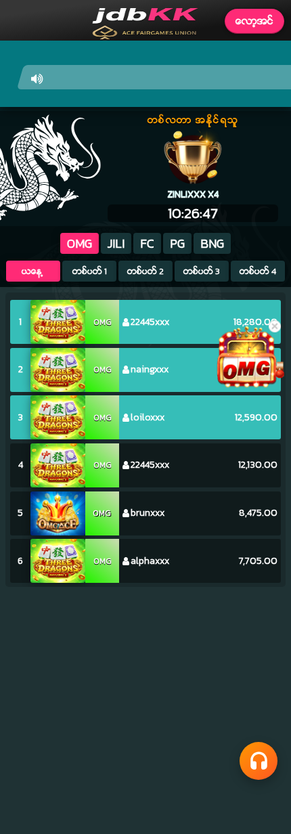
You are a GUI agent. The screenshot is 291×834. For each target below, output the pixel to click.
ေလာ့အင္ (254, 20)
